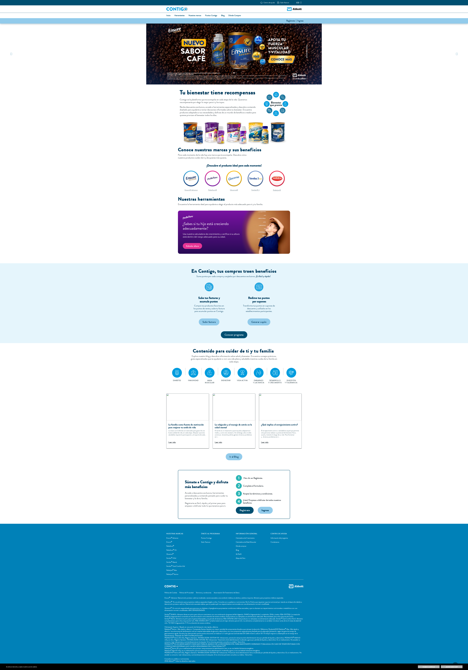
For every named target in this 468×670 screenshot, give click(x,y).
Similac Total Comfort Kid (175, 566)
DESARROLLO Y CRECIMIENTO (275, 381)
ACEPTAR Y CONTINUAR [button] (429, 667)
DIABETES (177, 380)
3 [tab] (236, 72)
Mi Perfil (238, 554)
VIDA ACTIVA (242, 380)
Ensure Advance (172, 538)
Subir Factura (205, 542)
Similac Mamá (171, 562)
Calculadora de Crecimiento (245, 538)
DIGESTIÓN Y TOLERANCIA (291, 381)
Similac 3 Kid (171, 558)
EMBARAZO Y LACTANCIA (258, 381)
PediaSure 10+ (171, 550)
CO (297, 2)
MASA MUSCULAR (209, 381)
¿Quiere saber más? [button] (452, 667)
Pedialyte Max (171, 570)
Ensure (169, 542)
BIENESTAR (225, 380)
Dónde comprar (241, 546)
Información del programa (279, 538)
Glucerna (170, 554)
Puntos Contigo (206, 538)
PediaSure (170, 546)
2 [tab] (234, 72)
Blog (237, 550)
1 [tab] (231, 72)
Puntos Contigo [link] (211, 15)
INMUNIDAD (193, 380)
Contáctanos (275, 542)
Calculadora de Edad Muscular (246, 542)
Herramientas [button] (179, 15)
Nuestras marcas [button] (195, 15)
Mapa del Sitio (240, 558)
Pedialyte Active (172, 574)
